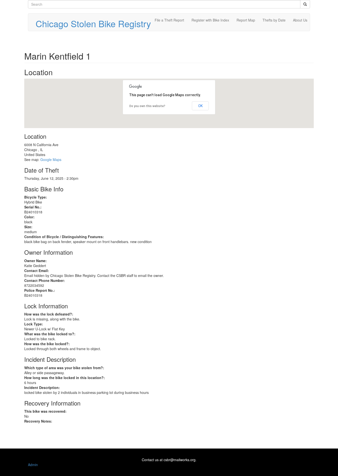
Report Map (246, 20)
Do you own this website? (147, 106)
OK (200, 106)
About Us (300, 20)
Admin (33, 464)
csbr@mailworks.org (179, 459)
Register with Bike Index (210, 20)
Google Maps (50, 159)
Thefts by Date (274, 20)
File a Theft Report (169, 20)
